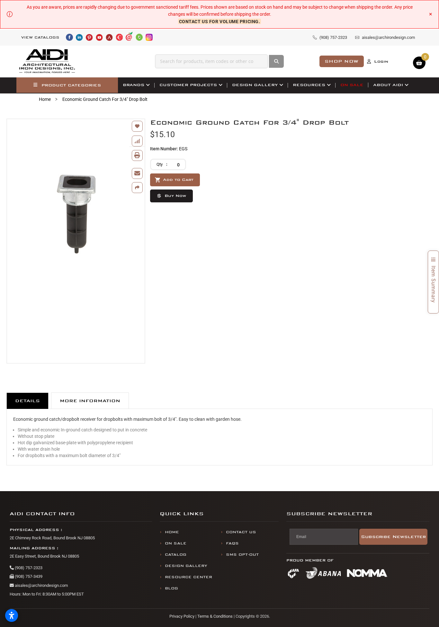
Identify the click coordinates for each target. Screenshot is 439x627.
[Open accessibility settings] (11, 615)
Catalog (175, 554)
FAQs (232, 543)
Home (45, 99)
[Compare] (137, 141)
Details (27, 400)
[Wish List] (137, 126)
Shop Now (342, 61)
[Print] (137, 155)
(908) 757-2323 (28, 567)
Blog (171, 588)
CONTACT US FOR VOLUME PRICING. (219, 21)
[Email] (137, 173)
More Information (90, 400)
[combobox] (211, 61)
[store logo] (47, 61)
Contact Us (241, 532)
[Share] (137, 187)
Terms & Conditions (215, 616)
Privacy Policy (181, 616)
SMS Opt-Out (242, 554)
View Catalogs (40, 37)
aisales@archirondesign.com (41, 585)
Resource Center (188, 577)
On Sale (175, 543)
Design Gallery (186, 566)
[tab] (27, 401)
